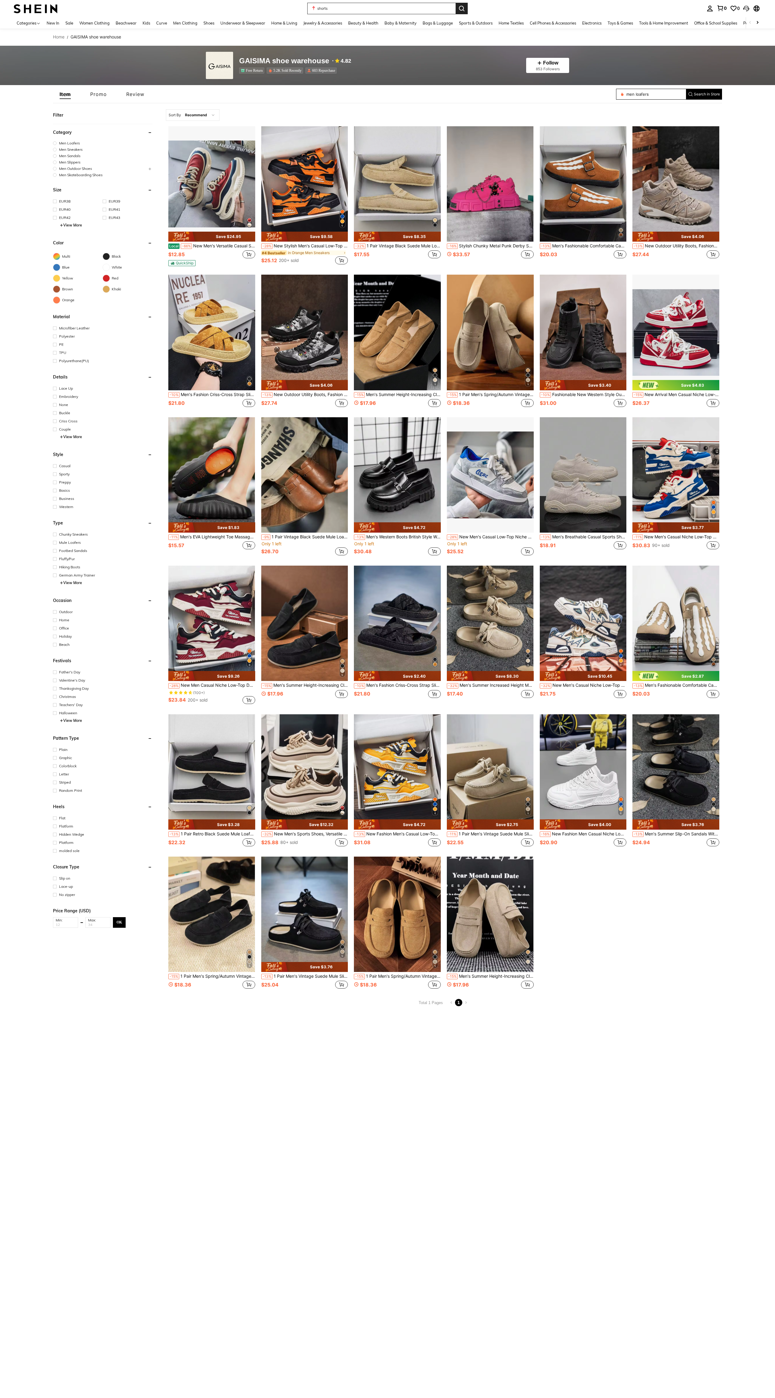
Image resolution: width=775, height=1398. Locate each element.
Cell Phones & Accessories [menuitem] (553, 23)
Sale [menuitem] (69, 23)
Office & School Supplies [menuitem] (715, 23)
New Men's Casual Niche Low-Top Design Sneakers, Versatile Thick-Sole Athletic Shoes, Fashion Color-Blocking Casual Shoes (676, 536)
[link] (722, 8)
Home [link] (58, 37)
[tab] (65, 94)
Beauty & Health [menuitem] (363, 23)
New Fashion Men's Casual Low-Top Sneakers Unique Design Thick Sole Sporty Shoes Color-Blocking (398, 833)
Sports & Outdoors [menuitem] (476, 23)
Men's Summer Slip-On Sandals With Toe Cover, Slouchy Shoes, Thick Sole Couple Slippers (676, 833)
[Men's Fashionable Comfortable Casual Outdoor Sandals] (583, 184)
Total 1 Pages (431, 1002)
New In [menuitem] (53, 23)
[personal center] (710, 8)
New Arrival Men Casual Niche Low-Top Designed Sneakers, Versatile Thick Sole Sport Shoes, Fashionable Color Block (676, 394)
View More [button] (72, 225)
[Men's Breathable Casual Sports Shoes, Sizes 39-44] (583, 475)
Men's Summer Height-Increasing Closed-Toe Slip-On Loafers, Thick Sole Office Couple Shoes (398, 394)
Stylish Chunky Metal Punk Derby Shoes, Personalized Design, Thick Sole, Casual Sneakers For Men (491, 245)
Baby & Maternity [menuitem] (400, 23)
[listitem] (253, 71)
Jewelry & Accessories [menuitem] (322, 23)
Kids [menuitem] (146, 23)
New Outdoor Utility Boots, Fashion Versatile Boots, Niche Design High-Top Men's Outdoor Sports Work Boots (305, 394)
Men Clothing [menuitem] (185, 23)
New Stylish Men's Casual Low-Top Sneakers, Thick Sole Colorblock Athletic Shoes (305, 245)
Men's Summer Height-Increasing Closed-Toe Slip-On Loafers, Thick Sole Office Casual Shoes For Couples (305, 685)
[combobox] (192, 115)
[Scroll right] (757, 23)
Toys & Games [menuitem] (620, 23)
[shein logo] (36, 8)
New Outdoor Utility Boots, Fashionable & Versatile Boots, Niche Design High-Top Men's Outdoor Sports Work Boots (676, 245)
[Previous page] (451, 1002)
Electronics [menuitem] (592, 23)
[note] (211, 237)
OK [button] (119, 922)
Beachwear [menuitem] (126, 23)
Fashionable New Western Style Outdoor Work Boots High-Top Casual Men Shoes (584, 394)
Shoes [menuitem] (208, 23)
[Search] (462, 8)
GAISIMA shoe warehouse (284, 61)
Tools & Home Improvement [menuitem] (663, 23)
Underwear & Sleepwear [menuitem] (242, 23)
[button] (746, 8)
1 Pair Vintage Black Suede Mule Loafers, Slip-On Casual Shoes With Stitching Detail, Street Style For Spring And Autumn (305, 536)
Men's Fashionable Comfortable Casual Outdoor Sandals (584, 245)
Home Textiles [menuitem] (511, 23)
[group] (102, 143)
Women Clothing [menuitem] (94, 23)
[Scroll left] (750, 23)
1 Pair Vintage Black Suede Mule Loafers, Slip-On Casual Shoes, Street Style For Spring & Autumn (398, 245)
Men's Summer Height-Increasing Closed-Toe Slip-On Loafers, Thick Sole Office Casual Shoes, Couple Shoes (491, 976)
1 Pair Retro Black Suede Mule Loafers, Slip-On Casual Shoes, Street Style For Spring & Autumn (212, 833)
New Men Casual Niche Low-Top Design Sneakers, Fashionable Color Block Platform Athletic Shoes (212, 685)
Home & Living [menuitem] (284, 23)
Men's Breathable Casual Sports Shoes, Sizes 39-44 (584, 536)
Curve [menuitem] (161, 23)
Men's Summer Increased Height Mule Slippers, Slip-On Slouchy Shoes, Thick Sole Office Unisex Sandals (491, 685)
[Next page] (466, 1002)
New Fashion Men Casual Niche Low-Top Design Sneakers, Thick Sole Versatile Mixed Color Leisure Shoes (584, 833)
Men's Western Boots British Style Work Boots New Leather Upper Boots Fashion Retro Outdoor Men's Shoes (398, 536)
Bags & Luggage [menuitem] (438, 23)
